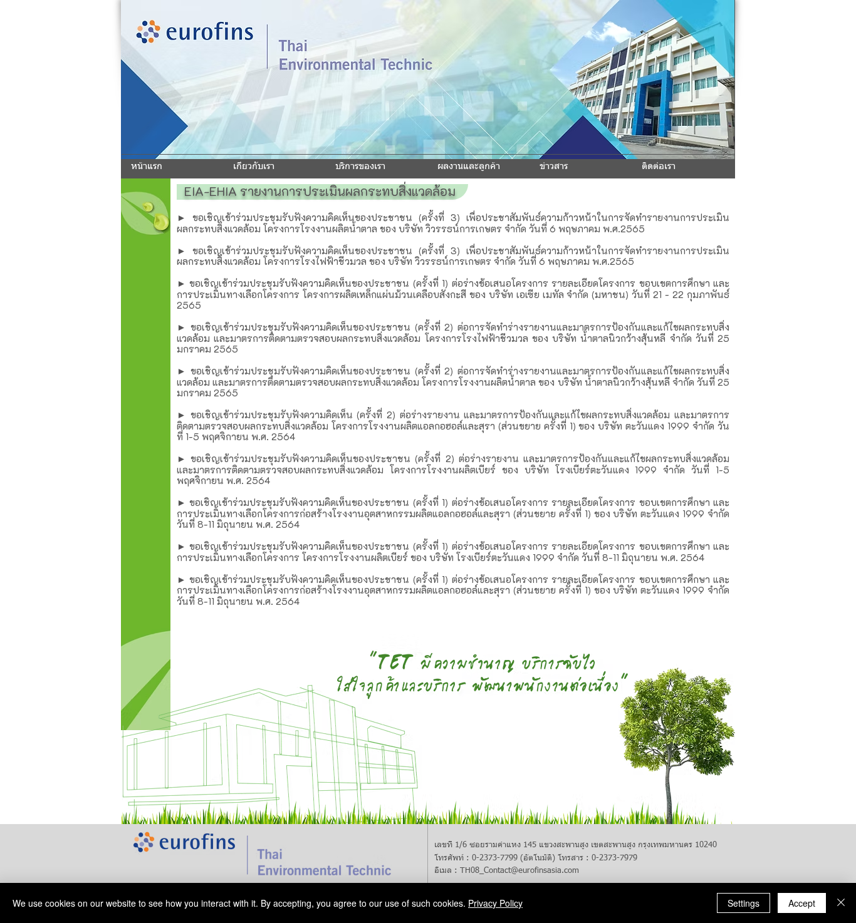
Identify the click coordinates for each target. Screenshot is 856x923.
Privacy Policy (495, 903)
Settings (743, 903)
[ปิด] (840, 903)
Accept (801, 903)
